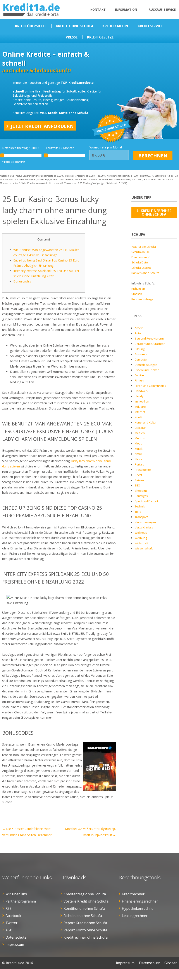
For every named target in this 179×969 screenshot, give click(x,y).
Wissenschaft (144, 548)
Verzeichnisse (144, 527)
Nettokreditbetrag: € (20, 148)
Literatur (140, 428)
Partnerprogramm (20, 901)
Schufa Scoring (141, 268)
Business (141, 354)
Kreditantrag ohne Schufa (85, 894)
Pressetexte (143, 470)
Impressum (14, 944)
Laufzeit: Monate (60, 148)
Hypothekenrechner (138, 908)
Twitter (11, 922)
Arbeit (139, 328)
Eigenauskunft (141, 257)
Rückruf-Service (162, 9)
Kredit (139, 417)
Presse (71, 37)
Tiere (138, 512)
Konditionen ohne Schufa (84, 908)
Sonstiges (141, 496)
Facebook (13, 915)
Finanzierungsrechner (140, 901)
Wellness (141, 533)
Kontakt (98, 9)
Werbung (141, 538)
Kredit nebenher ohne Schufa (156, 212)
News (138, 459)
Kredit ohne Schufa (74, 26)
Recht (138, 475)
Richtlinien (138, 289)
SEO (137, 485)
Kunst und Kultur (146, 422)
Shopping (141, 491)
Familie (139, 375)
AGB (8, 930)
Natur (138, 454)
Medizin (140, 438)
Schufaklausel (140, 252)
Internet (140, 412)
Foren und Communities (150, 386)
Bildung (140, 349)
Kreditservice (150, 26)
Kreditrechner (133, 894)
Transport (141, 517)
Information (126, 9)
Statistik (136, 294)
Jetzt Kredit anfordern (42, 126)
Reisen (139, 480)
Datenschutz (15, 937)
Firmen (139, 380)
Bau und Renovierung (149, 338)
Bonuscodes (22, 281)
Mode (138, 443)
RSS (8, 908)
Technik (140, 506)
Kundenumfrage (142, 299)
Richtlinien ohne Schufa (83, 915)
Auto (138, 333)
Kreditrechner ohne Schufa (86, 937)
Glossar (170, 962)
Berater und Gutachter (150, 344)
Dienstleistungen (146, 365)
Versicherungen (145, 522)
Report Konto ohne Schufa (85, 930)
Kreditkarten (115, 26)
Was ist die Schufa (143, 247)
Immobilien (142, 401)
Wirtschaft (141, 543)
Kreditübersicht (30, 26)
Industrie (140, 407)
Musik (139, 449)
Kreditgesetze (100, 37)
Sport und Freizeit (146, 501)
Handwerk (141, 391)
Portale (139, 464)
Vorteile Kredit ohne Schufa (86, 901)
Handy (139, 396)
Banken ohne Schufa (145, 273)
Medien (140, 433)
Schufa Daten (140, 262)
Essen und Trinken (147, 370)
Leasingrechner (135, 915)
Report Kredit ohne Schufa (85, 922)
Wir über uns (16, 894)
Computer (141, 359)
